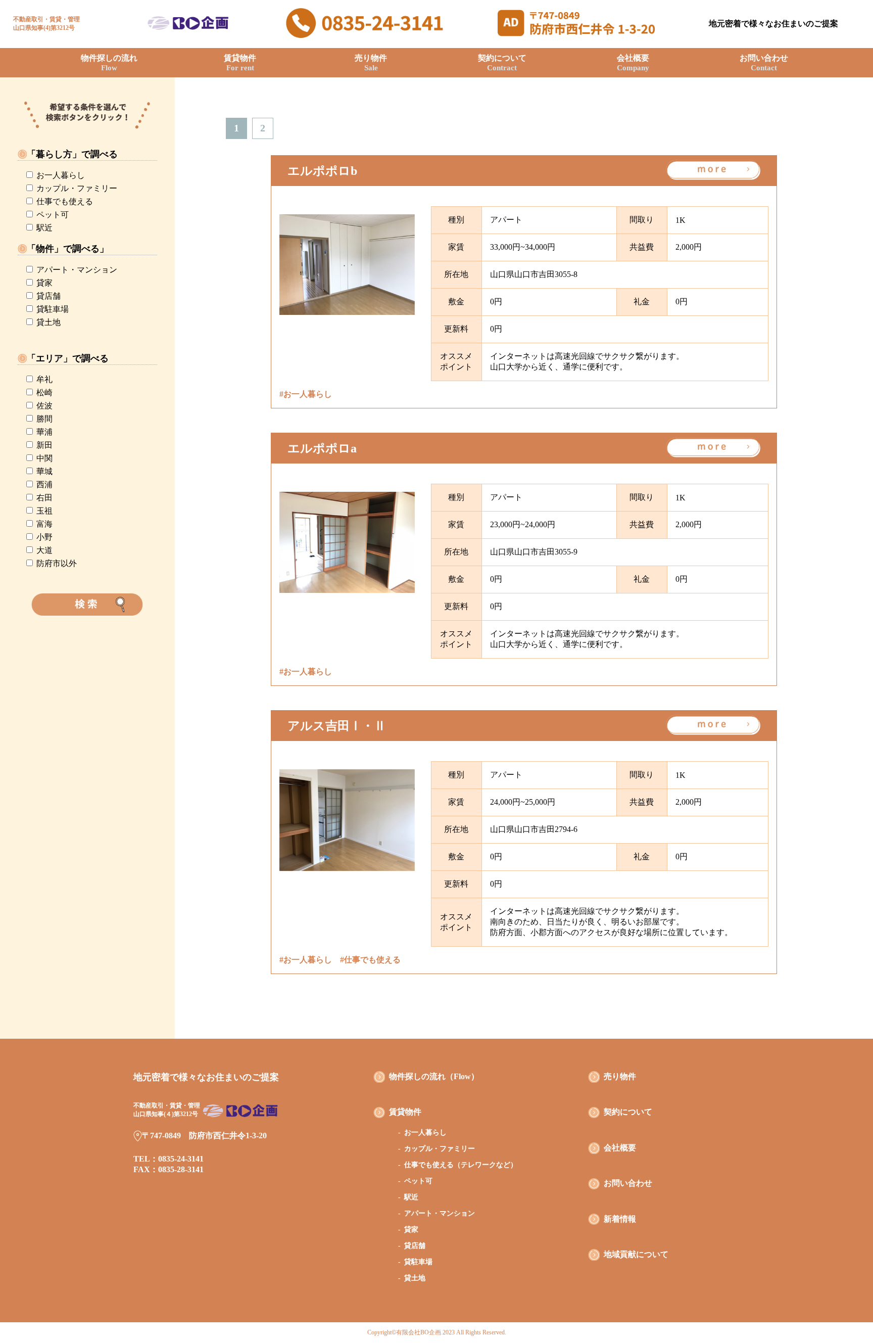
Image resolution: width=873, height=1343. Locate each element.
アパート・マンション (76, 269)
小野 (44, 537)
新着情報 (620, 1219)
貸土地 (48, 322)
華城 (44, 471)
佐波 (44, 405)
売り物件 (371, 63)
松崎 (44, 392)
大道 (44, 550)
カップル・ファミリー (76, 188)
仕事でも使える (64, 201)
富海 (44, 524)
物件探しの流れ (109, 63)
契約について (502, 63)
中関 (44, 458)
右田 (44, 497)
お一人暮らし (60, 175)
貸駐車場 (52, 309)
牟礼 (44, 379)
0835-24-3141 (181, 1158)
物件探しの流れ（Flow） (434, 1076)
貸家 (44, 283)
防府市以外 (56, 563)
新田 (44, 445)
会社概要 (633, 63)
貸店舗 (48, 296)
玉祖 (44, 510)
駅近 (44, 227)
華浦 (44, 432)
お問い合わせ (764, 63)
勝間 (44, 418)
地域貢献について (636, 1254)
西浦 (44, 484)
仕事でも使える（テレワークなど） (460, 1165)
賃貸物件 (240, 63)
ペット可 (52, 214)
